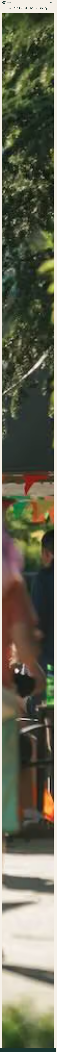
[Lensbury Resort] (6, 2)
